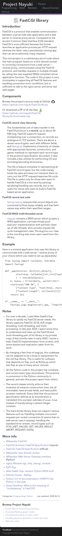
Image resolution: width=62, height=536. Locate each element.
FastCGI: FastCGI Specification (22, 449)
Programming (9, 8)
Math (22, 8)
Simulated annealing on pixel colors (22, 515)
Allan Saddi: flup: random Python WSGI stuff (30, 471)
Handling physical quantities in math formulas (26, 518)
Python (30, 496)
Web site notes (12, 521)
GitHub (5, 12)
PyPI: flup (11, 467)
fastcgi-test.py (15, 202)
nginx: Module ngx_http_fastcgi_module (28, 463)
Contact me (34, 530)
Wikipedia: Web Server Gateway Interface (28, 457)
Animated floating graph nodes (19, 512)
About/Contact (50, 8)
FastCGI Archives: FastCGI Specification (27, 445)
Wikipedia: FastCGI (16, 441)
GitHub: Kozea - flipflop (19, 475)
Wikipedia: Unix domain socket (23, 453)
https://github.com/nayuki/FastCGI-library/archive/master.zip (21, 115)
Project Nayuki (18, 4)
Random (32, 8)
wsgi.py (11, 219)
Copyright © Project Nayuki (16, 533)
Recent (42, 4)
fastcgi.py (17, 146)
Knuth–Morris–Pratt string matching (22, 509)
